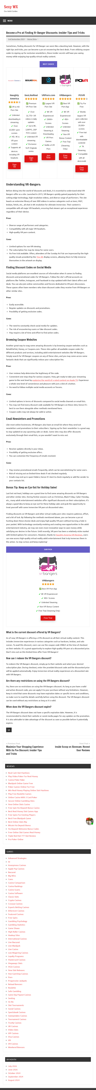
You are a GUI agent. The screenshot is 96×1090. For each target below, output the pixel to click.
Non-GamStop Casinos (18, 973)
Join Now (48, 157)
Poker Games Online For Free (21, 786)
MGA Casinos (14, 966)
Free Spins (13, 917)
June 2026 (13, 1069)
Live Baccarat (14, 942)
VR (9, 730)
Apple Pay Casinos (16, 868)
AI (9, 861)
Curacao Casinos (15, 903)
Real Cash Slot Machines (19, 772)
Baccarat (12, 872)
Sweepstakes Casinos (17, 1015)
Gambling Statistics (16, 924)
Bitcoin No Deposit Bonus (19, 825)
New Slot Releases (16, 970)
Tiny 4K (39, 257)
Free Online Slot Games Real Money (24, 832)
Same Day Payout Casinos (19, 994)
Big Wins (12, 875)
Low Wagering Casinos (18, 952)
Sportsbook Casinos (17, 1012)
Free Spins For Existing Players (22, 814)
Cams (10, 879)
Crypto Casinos (14, 900)
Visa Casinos (13, 1036)
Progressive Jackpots (17, 980)
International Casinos (17, 938)
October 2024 (14, 1073)
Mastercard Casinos (16, 959)
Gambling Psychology (17, 921)
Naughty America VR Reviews (69, 534)
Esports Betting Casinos (18, 907)
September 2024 (15, 1076)
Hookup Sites (14, 935)
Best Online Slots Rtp (17, 821)
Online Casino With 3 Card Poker (22, 797)
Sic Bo (11, 1001)
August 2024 (14, 1080)
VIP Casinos (13, 1033)
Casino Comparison (16, 882)
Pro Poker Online (15, 839)
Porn (10, 977)
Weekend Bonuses (16, 1047)
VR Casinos (13, 1043)
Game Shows (14, 928)
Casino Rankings (15, 886)
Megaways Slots (15, 963)
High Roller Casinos (16, 931)
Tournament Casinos (17, 1019)
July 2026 (12, 1066)
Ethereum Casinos (16, 910)
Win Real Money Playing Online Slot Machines (28, 790)
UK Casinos (13, 1026)
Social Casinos (14, 1008)
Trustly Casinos (14, 1022)
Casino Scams (14, 889)
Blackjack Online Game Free (20, 783)
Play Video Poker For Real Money (23, 776)
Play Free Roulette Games (19, 793)
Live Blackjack (14, 945)
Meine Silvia (32, 39)
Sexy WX (11, 7)
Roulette (12, 987)
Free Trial (65, 157)
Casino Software (15, 893)
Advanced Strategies (17, 858)
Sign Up (14, 166)
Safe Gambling (14, 991)
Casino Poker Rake (16, 779)
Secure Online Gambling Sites (21, 800)
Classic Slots (13, 896)
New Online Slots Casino (19, 804)
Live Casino (13, 949)
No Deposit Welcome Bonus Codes (23, 828)
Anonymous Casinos (17, 865)
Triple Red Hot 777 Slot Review (22, 835)
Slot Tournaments (16, 1005)
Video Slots (13, 1029)
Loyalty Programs (16, 956)
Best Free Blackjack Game (19, 818)
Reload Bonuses (15, 984)
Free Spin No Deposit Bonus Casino (24, 807)
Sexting (11, 998)
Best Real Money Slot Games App (23, 811)
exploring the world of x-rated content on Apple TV (55, 380)
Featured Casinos (16, 914)
